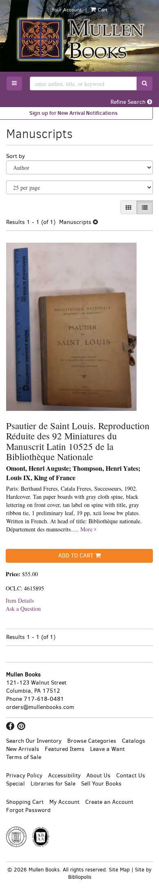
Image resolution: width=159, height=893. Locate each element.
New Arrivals (22, 749)
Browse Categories (91, 741)
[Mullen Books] (79, 39)
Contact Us (130, 775)
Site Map (119, 869)
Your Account (67, 10)
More (87, 529)
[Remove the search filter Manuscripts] (95, 222)
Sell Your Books (101, 784)
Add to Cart (75, 555)
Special (15, 784)
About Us (98, 775)
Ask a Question (23, 608)
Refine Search (128, 102)
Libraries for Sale (53, 784)
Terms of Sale (23, 757)
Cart (102, 10)
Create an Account (109, 802)
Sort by (15, 156)
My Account (64, 802)
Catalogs (133, 741)
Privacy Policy (24, 775)
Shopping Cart (25, 802)
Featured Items (64, 749)
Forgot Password (28, 810)
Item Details (20, 600)
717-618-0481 (44, 699)
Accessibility (64, 775)
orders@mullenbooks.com (40, 707)
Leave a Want (107, 749)
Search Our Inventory (34, 741)
